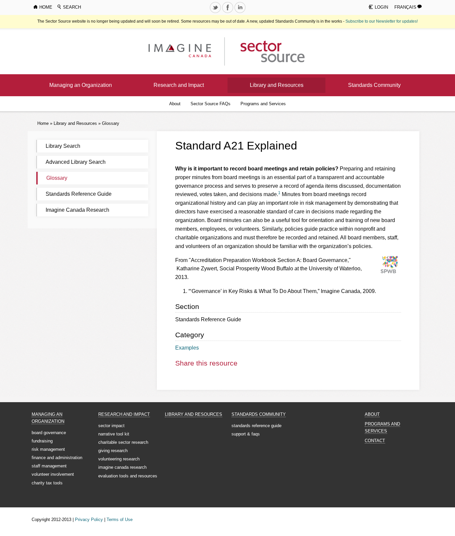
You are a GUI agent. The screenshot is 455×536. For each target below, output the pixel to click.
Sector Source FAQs (210, 103)
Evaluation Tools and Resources (127, 475)
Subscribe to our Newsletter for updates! (381, 21)
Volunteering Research (119, 458)
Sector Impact (111, 425)
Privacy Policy (89, 519)
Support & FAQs (245, 433)
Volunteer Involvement (53, 474)
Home (43, 123)
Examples (187, 348)
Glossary (110, 123)
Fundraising (42, 440)
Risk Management (48, 449)
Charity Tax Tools (47, 482)
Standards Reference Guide (79, 194)
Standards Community (374, 85)
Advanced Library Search (76, 162)
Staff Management (49, 465)
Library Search (63, 146)
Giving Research (113, 450)
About (175, 103)
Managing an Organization (80, 85)
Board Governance (49, 432)
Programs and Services (263, 103)
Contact (375, 440)
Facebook (228, 12)
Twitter (216, 12)
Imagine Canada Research (77, 210)
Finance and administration (57, 457)
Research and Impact (179, 85)
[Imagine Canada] (267, 51)
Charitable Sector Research (123, 442)
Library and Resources (276, 85)
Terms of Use (120, 519)
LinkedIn (240, 12)
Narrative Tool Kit (113, 433)
